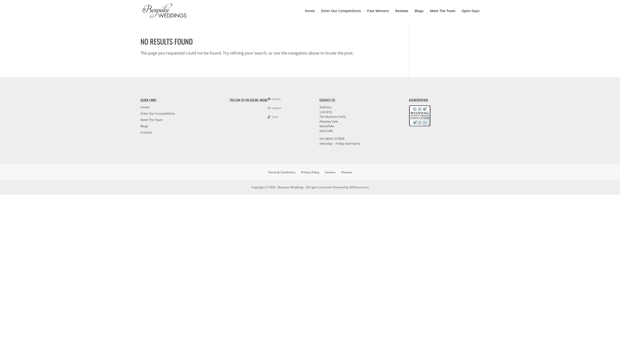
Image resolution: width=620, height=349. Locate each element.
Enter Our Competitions (341, 11)
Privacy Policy (310, 172)
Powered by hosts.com (351, 187)
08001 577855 (334, 138)
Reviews (401, 11)
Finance (346, 172)
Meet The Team (442, 11)
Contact (146, 132)
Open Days (471, 11)
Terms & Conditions (281, 172)
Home (310, 11)
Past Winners (378, 11)
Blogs (419, 11)
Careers (330, 172)
